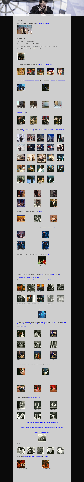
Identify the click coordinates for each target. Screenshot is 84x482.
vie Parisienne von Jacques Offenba (28, 129)
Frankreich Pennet (41, 427)
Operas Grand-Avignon (61, 80)
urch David (37, 80)
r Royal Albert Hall (46, 456)
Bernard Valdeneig (34, 279)
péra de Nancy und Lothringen (43, 323)
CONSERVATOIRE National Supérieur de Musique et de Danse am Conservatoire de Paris (42, 422)
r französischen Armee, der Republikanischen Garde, (32, 456)
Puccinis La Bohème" (40, 96)
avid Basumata (41, 265)
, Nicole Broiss (56, 427)
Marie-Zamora (23, 427)
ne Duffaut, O (42, 129)
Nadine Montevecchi (22, 326)
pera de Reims (32, 130)
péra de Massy (52, 129)
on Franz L (38, 364)
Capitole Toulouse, (59, 129)
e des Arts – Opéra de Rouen (34, 277)
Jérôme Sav (39, 64)
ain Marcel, (42, 274)
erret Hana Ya (48, 279)
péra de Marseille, (34, 323)
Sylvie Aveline (28, 427)
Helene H (39, 279)
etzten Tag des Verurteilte (29, 80)
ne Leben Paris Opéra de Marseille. (42, 23)
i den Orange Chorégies (49, 96)
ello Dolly (27, 322)
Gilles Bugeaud (47, 432)
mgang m (22, 41)
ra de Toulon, (47, 129)
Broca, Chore (43, 322)
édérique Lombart (49, 64)
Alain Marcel (48, 254)
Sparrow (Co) (54, 322)
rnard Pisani (41, 211)
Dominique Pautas (34, 427)
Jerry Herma (33, 322)
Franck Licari (36, 432)
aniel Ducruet (33, 48)
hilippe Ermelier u (42, 264)
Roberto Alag (53, 80)
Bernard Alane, (21, 279)
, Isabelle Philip (50, 427)
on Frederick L (32, 274)
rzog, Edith (44, 279)
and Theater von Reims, (26, 323)
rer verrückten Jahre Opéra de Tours (34, 397)
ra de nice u (26, 130)
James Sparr (51, 274)
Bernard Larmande (27, 279)
